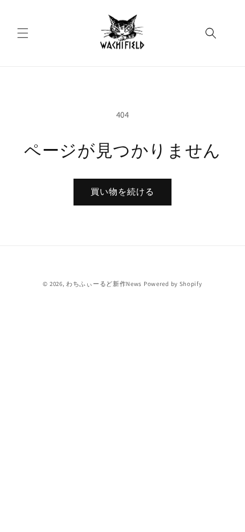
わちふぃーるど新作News (104, 284)
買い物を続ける (122, 191)
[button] (22, 33)
